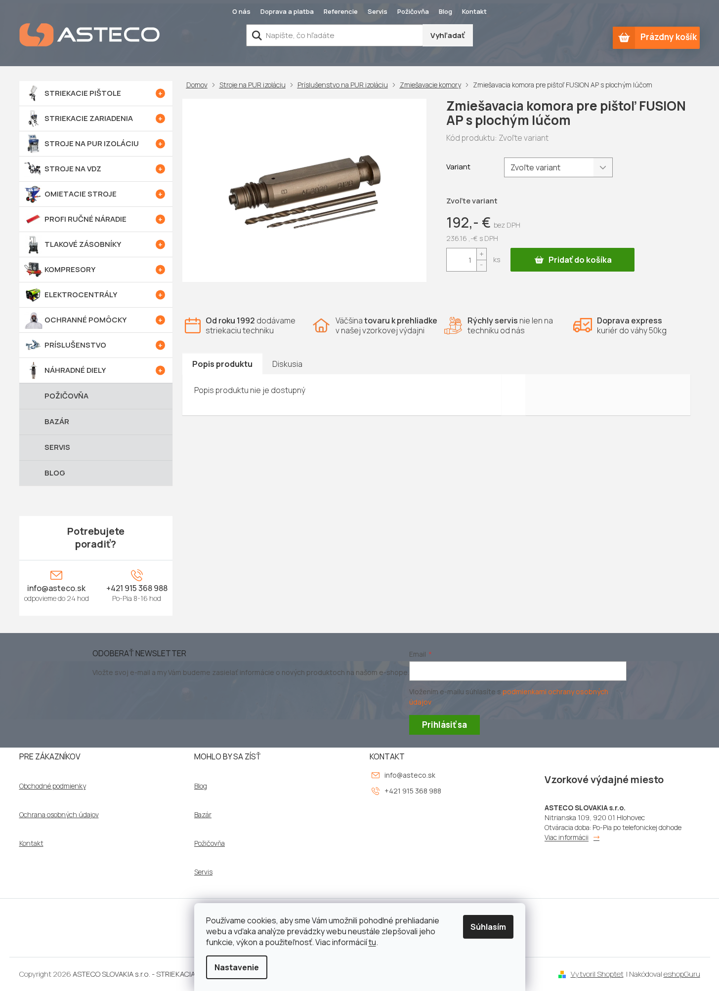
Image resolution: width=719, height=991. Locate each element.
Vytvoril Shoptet (597, 974)
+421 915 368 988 (137, 588)
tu (372, 942)
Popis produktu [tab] (222, 363)
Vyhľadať (447, 35)
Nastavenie (236, 967)
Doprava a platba (287, 11)
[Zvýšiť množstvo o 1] (481, 254)
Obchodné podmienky (52, 786)
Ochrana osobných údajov (59, 814)
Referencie (341, 11)
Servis (377, 11)
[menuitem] (95, 93)
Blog (445, 11)
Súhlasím (488, 926)
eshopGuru (682, 974)
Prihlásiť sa (444, 724)
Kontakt (474, 11)
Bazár (202, 814)
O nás (241, 11)
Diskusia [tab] (287, 363)
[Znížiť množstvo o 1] (481, 265)
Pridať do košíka (580, 259)
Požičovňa (413, 11)
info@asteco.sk (56, 588)
